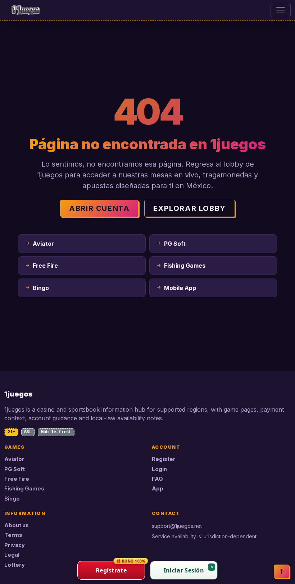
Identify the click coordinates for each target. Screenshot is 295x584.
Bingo (12, 498)
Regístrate (120, 567)
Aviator (14, 459)
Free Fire (16, 479)
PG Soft (14, 469)
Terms (13, 535)
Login (159, 469)
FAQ (157, 479)
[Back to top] (281, 571)
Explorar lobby (189, 208)
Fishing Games (24, 488)
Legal (11, 555)
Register (164, 459)
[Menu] (281, 10)
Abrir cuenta (99, 208)
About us (16, 525)
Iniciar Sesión (184, 570)
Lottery (14, 565)
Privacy (14, 545)
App (157, 488)
